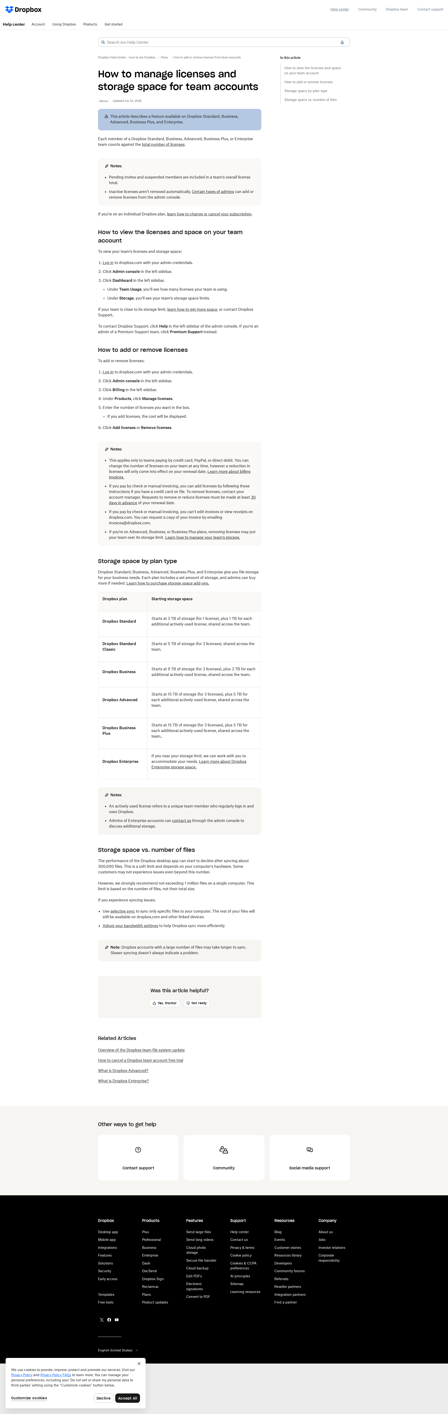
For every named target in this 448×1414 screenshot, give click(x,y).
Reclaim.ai (150, 1287)
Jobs (322, 1240)
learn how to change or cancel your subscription (209, 214)
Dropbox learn (397, 9)
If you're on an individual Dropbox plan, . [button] (175, 214)
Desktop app (108, 1232)
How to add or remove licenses (308, 82)
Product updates (155, 1302)
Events (279, 1240)
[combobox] (224, 42)
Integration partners (290, 1294)
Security (104, 1271)
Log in (108, 372)
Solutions (105, 1263)
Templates (106, 1294)
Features (105, 1255)
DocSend (149, 1271)
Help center (339, 9)
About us (325, 1232)
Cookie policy (241, 1255)
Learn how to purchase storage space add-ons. (167, 583)
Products (90, 24)
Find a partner (285, 1302)
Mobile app (107, 1240)
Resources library (287, 1255)
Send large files (198, 1232)
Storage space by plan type (305, 91)
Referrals (281, 1279)
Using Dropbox (64, 24)
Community (367, 9)
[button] (103, 42)
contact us (181, 820)
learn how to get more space (192, 309)
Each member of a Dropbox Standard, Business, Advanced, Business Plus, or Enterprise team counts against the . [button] (175, 141)
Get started (113, 24)
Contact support (430, 9)
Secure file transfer (201, 1260)
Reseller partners (287, 1287)
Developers (283, 1263)
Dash (146, 1263)
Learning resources (245, 1292)
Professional (151, 1240)
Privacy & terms (242, 1248)
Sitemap (237, 1284)
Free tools (105, 1302)
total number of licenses (163, 144)
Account (38, 24)
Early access (107, 1279)
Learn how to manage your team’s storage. (202, 537)
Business (149, 1248)
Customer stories (287, 1248)
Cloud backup (197, 1268)
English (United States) (115, 1350)
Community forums (289, 1271)
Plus (145, 1232)
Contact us (239, 1240)
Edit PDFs (194, 1276)
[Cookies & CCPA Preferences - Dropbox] (76, 1383)
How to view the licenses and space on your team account (312, 70)
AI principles (240, 1276)
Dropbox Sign (153, 1279)
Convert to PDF (198, 1297)
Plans (146, 1294)
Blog (278, 1232)
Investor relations (331, 1248)
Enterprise (150, 1255)
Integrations (107, 1248)
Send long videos (200, 1240)
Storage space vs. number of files (310, 100)
